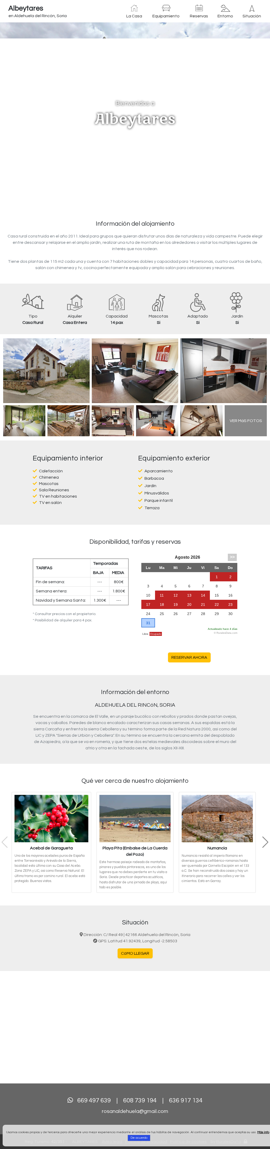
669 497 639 (94, 1100)
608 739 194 (140, 1100)
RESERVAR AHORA (189, 657)
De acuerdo (139, 1138)
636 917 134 (185, 1100)
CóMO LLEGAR (135, 953)
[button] (20, 114)
